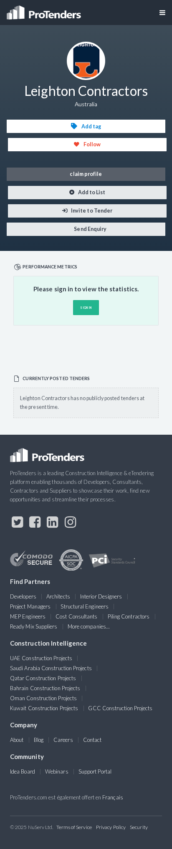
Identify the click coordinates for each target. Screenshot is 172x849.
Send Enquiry (89, 229)
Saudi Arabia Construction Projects (51, 668)
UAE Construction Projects (41, 658)
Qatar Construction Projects (43, 678)
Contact (92, 739)
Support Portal (94, 771)
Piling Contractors (128, 616)
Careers (63, 739)
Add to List (91, 192)
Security (139, 827)
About (16, 739)
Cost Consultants (76, 616)
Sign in (85, 307)
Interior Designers (101, 596)
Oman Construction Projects (43, 698)
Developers (23, 596)
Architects (58, 596)
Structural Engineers (85, 606)
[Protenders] (45, 10)
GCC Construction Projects (120, 708)
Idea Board (22, 771)
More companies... (89, 626)
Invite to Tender (91, 211)
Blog (38, 739)
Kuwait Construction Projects (44, 708)
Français (112, 797)
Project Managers (30, 606)
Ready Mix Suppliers (34, 626)
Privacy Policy (111, 827)
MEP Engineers (28, 616)
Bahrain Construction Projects (45, 688)
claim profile (86, 174)
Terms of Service (74, 827)
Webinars (56, 771)
